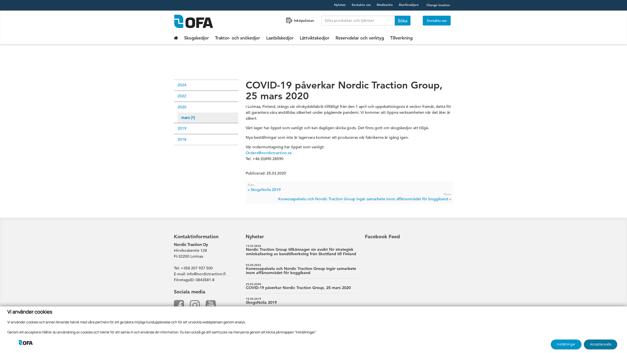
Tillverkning (401, 38)
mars (188, 117)
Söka (402, 21)
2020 (182, 107)
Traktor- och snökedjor (237, 38)
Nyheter (340, 5)
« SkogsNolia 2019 (264, 189)
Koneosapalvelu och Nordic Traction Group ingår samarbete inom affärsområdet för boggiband (301, 269)
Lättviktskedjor (314, 38)
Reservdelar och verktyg (360, 38)
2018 (182, 139)
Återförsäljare (409, 5)
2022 (182, 96)
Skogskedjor (196, 38)
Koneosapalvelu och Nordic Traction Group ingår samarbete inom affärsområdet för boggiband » (364, 199)
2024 (182, 85)
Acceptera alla (600, 344)
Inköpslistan (304, 20)
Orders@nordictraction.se (269, 153)
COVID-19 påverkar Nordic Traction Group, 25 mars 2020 (298, 286)
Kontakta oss (361, 5)
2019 (182, 128)
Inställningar (566, 344)
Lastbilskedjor (280, 38)
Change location (438, 5)
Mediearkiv (385, 5)
